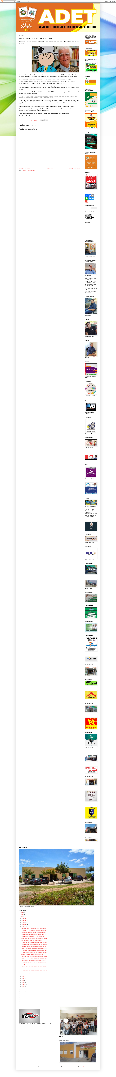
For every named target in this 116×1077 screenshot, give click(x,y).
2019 (21, 997)
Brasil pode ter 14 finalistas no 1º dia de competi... (32, 936)
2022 (21, 991)
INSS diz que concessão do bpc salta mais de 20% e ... (34, 942)
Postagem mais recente (24, 168)
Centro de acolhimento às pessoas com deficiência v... (33, 966)
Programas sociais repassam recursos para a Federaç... (34, 952)
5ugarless (71, 1066)
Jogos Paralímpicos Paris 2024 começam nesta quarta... (34, 938)
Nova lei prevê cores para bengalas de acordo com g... (34, 958)
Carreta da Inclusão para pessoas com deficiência (33, 974)
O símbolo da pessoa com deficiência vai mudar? (32, 968)
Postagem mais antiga (74, 168)
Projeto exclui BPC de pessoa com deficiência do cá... (33, 962)
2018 (21, 999)
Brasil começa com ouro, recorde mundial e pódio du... (34, 934)
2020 (21, 995)
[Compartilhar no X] (44, 120)
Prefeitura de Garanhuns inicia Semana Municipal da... (34, 950)
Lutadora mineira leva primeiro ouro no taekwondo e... (33, 928)
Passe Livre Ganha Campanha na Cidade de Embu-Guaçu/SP (35, 972)
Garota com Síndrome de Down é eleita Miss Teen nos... (34, 944)
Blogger (83, 1066)
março (23, 982)
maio (23, 978)
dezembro (24, 918)
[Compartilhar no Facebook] (45, 120)
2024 (21, 916)
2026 (21, 912)
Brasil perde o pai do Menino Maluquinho (31, 964)
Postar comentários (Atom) (29, 170)
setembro (24, 924)
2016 (21, 1003)
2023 (21, 989)
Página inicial (50, 168)
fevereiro (24, 984)
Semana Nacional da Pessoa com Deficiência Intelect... (34, 948)
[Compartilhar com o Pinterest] (47, 120)
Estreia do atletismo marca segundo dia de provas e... (33, 932)
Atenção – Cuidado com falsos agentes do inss (32, 954)
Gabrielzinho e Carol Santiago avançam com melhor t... (34, 930)
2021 (21, 993)
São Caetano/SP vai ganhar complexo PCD (31, 940)
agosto (23, 926)
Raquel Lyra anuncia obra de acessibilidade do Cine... (34, 956)
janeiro (23, 986)
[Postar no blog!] (42, 120)
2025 (21, 915)
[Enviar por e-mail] (40, 120)
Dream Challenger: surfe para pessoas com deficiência (34, 970)
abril (23, 980)
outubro (23, 922)
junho (23, 976)
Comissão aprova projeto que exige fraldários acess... (33, 960)
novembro (24, 920)
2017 (21, 1001)
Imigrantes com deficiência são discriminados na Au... (33, 946)
